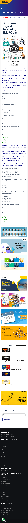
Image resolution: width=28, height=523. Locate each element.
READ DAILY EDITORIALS (11, 17)
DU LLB (4, 446)
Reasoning (4, 477)
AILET (3, 444)
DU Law (4, 458)
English (4, 481)
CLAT (3, 441)
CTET (3, 465)
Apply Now (5, 470)
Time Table (5, 516)
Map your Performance (7, 510)
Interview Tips (5, 514)
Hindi (3, 492)
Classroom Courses (7, 506)
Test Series (5, 512)
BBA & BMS (5, 463)
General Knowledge (6, 485)
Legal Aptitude (5, 487)
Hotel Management (6, 460)
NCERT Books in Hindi (7, 434)
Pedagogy (4, 494)
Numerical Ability (6, 479)
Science (4, 498)
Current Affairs (5, 496)
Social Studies (5, 500)
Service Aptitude (6, 490)
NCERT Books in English (8, 436)
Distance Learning (6, 508)
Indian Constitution (6, 483)
